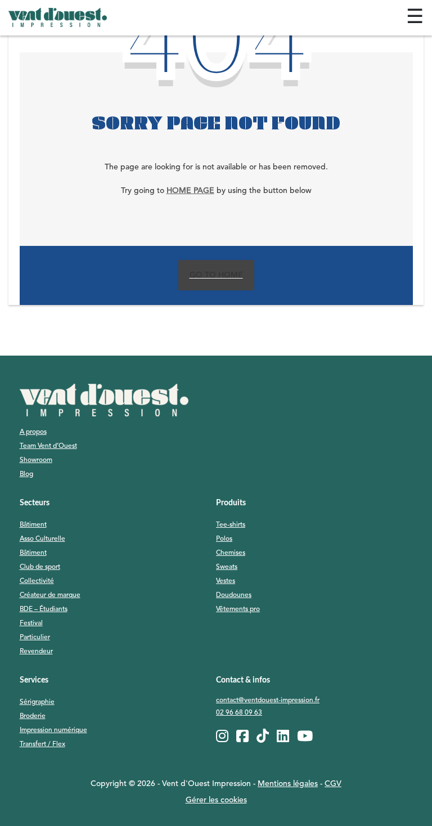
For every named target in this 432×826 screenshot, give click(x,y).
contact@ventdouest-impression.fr (268, 700)
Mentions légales (288, 784)
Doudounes (233, 595)
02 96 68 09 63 (239, 713)
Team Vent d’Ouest (48, 446)
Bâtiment (33, 525)
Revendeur (36, 651)
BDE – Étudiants (44, 609)
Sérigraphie (37, 702)
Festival (31, 623)
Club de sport (40, 567)
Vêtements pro (238, 609)
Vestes (225, 581)
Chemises (230, 553)
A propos (33, 432)
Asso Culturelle (42, 539)
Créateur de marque (50, 595)
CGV (333, 784)
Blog (26, 474)
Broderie (33, 716)
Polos (224, 539)
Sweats (226, 567)
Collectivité (37, 581)
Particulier (35, 637)
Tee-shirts (230, 525)
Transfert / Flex (42, 744)
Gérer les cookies (216, 800)
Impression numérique (53, 730)
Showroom (36, 460)
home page (190, 191)
